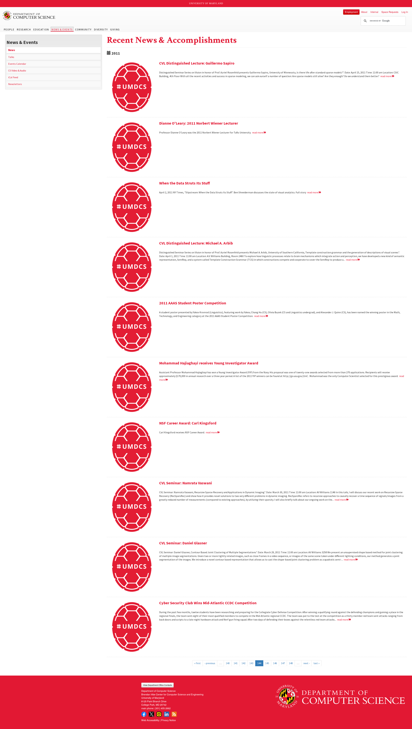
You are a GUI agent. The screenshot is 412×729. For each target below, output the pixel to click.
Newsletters (15, 84)
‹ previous (210, 663)
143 (251, 663)
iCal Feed (13, 77)
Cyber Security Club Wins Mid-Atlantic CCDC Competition (208, 602)
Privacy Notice (168, 720)
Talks (11, 57)
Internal (374, 12)
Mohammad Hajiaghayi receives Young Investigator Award (208, 363)
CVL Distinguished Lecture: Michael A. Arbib (196, 243)
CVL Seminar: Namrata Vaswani (185, 482)
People (9, 29)
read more (386, 76)
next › (306, 663)
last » (316, 663)
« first (197, 663)
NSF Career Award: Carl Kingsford (187, 423)
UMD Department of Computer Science (29, 15)
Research (24, 29)
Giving (115, 29)
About (364, 12)
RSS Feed (174, 714)
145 (267, 663)
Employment (351, 12)
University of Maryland (206, 3)
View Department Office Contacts (157, 685)
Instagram (159, 714)
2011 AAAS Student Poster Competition (192, 303)
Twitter (151, 714)
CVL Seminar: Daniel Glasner (183, 543)
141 (236, 663)
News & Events (62, 29)
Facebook (143, 714)
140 (228, 663)
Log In (405, 12)
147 (283, 663)
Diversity (101, 29)
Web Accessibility (150, 720)
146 (275, 663)
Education (41, 29)
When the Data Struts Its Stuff (184, 183)
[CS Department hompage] (340, 695)
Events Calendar (17, 63)
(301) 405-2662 (163, 708)
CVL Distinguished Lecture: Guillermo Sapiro (196, 63)
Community (83, 29)
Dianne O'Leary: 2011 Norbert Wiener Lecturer (198, 123)
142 (243, 663)
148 (291, 663)
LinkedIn (166, 714)
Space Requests (389, 12)
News (11, 50)
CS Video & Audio (17, 70)
